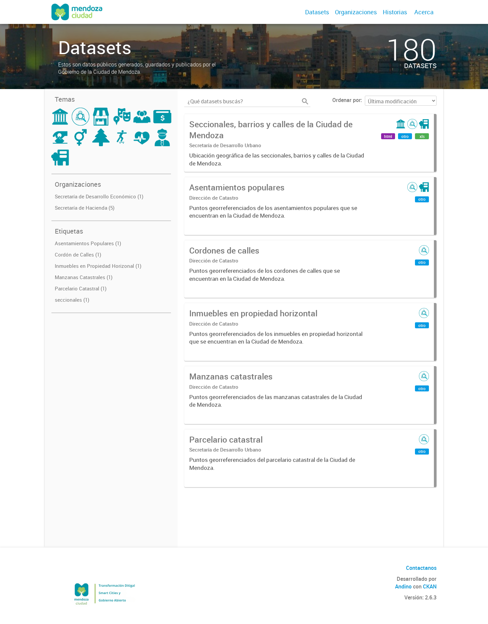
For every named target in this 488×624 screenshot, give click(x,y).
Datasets (317, 12)
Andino (403, 586)
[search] (305, 101)
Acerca (424, 12)
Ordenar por (346, 100)
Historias (395, 12)
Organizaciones (356, 12)
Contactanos (421, 568)
